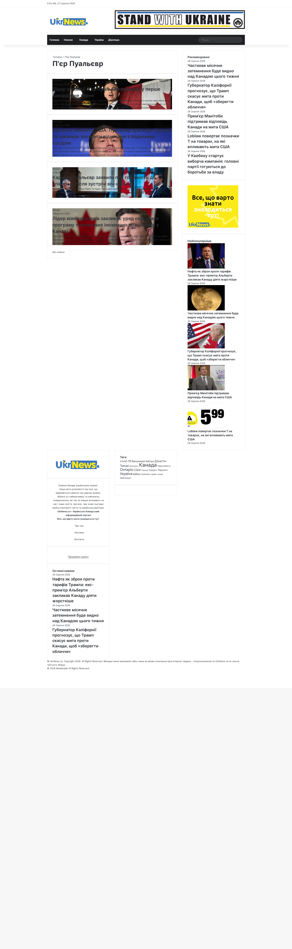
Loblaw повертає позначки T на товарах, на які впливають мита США (210, 435)
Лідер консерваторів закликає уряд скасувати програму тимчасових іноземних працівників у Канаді (105, 225)
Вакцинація (138, 461)
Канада (83, 39)
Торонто (163, 470)
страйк (153, 474)
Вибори (150, 461)
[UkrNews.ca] (69, 21)
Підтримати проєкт (78, 556)
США (137, 470)
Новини (68, 39)
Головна (54, 39)
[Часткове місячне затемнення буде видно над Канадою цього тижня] (206, 309)
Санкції (144, 470)
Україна (99, 39)
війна (136, 474)
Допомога (134, 466)
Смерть (153, 470)
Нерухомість (164, 466)
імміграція (125, 478)
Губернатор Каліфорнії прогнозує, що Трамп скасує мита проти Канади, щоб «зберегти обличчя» (212, 355)
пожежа (144, 474)
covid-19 (125, 461)
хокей (160, 474)
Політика (57, 80)
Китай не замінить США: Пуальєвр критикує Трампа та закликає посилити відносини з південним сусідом (112, 136)
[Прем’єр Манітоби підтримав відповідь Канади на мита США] (206, 389)
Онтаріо (126, 469)
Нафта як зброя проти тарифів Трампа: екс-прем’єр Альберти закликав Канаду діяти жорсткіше (212, 275)
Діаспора (113, 39)
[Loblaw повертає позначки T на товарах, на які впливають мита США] (206, 427)
